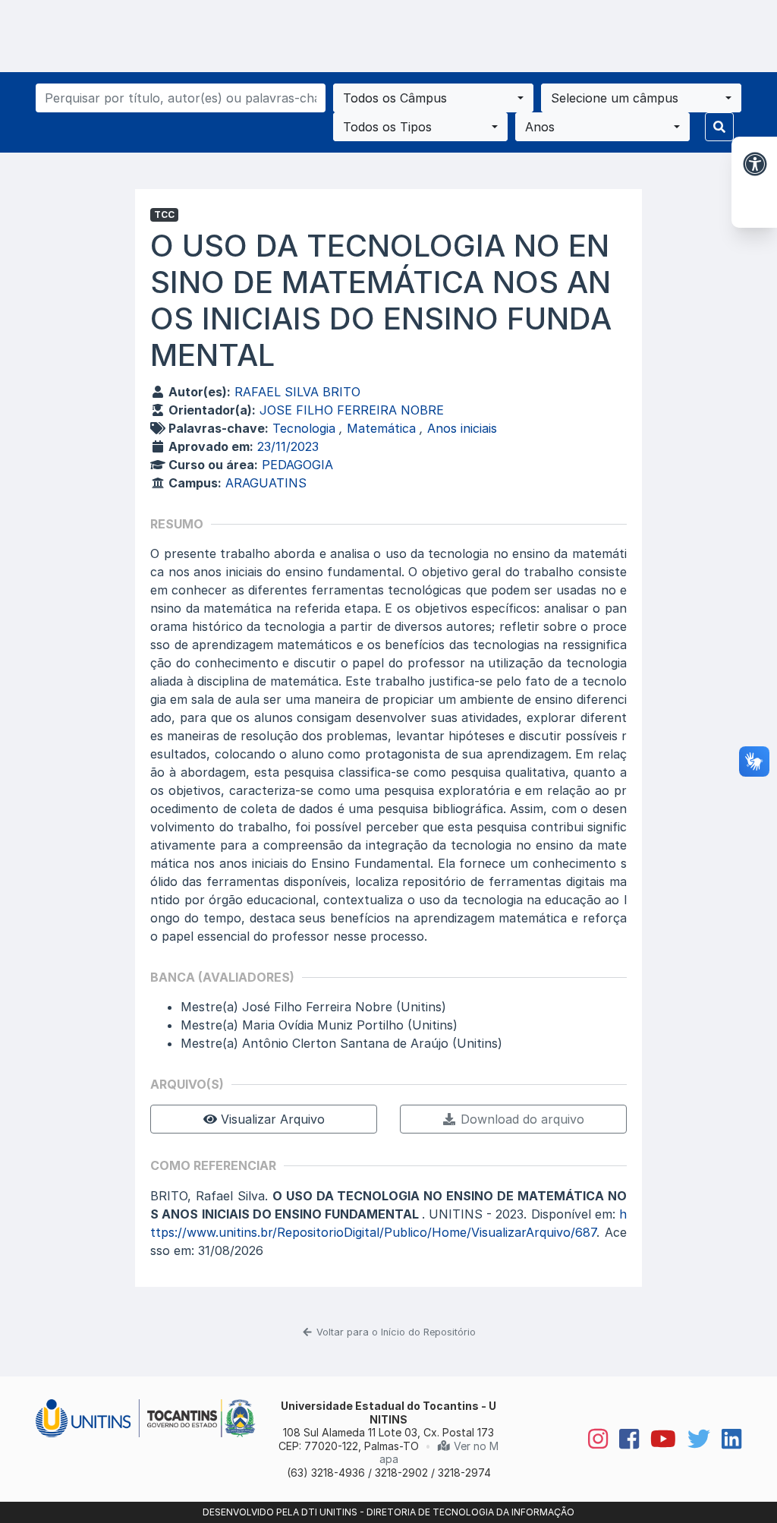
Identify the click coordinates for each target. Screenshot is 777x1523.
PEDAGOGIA (297, 464)
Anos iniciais (462, 428)
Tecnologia (305, 428)
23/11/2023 (288, 446)
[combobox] (433, 98)
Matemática (383, 428)
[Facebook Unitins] (623, 1439)
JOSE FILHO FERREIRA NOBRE (352, 410)
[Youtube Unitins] (657, 1439)
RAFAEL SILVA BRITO (297, 391)
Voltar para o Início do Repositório (394, 1332)
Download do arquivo (520, 1119)
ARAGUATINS (266, 482)
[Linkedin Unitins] (725, 1439)
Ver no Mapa (439, 1452)
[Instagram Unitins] (592, 1439)
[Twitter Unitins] (693, 1439)
